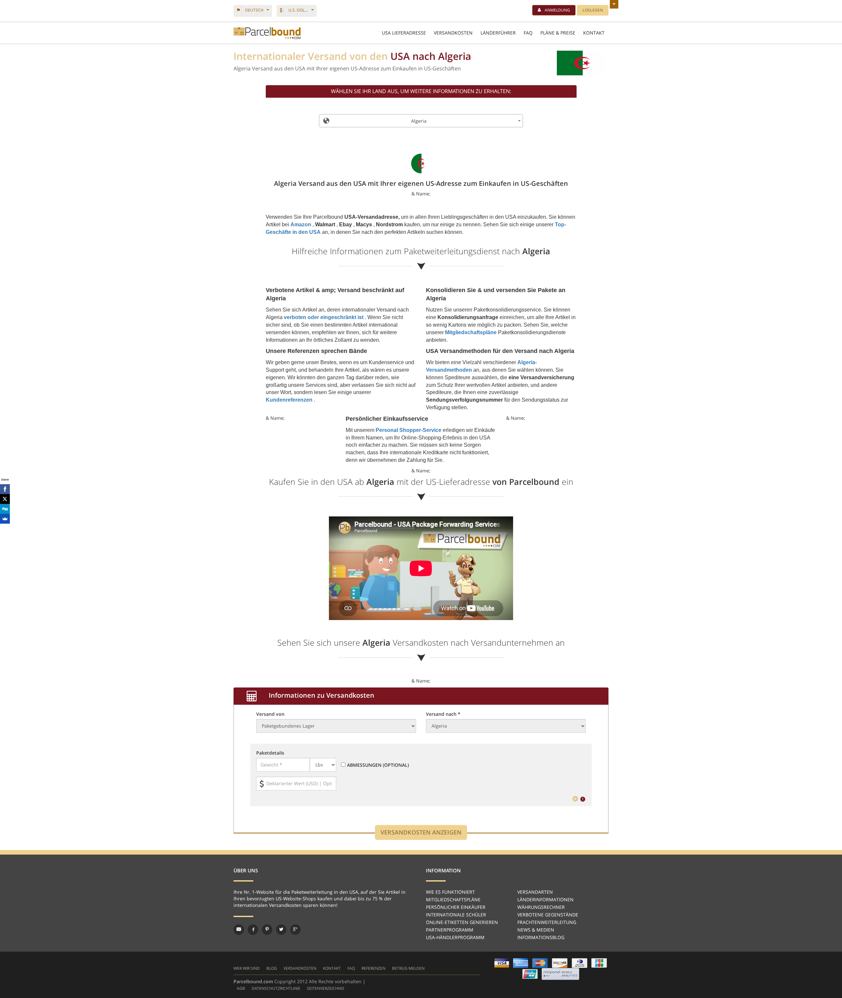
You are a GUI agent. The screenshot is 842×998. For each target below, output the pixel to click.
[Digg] (5, 509)
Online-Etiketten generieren (462, 922)
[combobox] (421, 120)
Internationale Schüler (456, 914)
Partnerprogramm (449, 930)
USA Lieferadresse (404, 33)
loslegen (592, 10)
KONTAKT (594, 33)
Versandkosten (300, 968)
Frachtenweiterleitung (546, 922)
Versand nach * (443, 714)
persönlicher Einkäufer (455, 907)
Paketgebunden (267, 33)
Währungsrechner (541, 907)
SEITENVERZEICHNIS (325, 988)
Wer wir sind (247, 968)
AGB (241, 988)
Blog (271, 968)
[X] (5, 499)
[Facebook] (5, 489)
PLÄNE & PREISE (557, 33)
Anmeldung (557, 10)
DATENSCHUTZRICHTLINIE (276, 988)
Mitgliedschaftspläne (453, 899)
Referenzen (373, 968)
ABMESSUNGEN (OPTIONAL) (378, 765)
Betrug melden (408, 968)
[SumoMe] (5, 519)
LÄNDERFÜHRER (498, 33)
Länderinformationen (545, 899)
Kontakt (332, 968)
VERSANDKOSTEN (453, 33)
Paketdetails (270, 753)
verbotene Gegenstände (547, 914)
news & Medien (535, 930)
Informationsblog (540, 937)
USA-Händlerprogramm (455, 937)
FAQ (528, 33)
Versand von (270, 714)
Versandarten (535, 892)
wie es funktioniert (450, 892)
